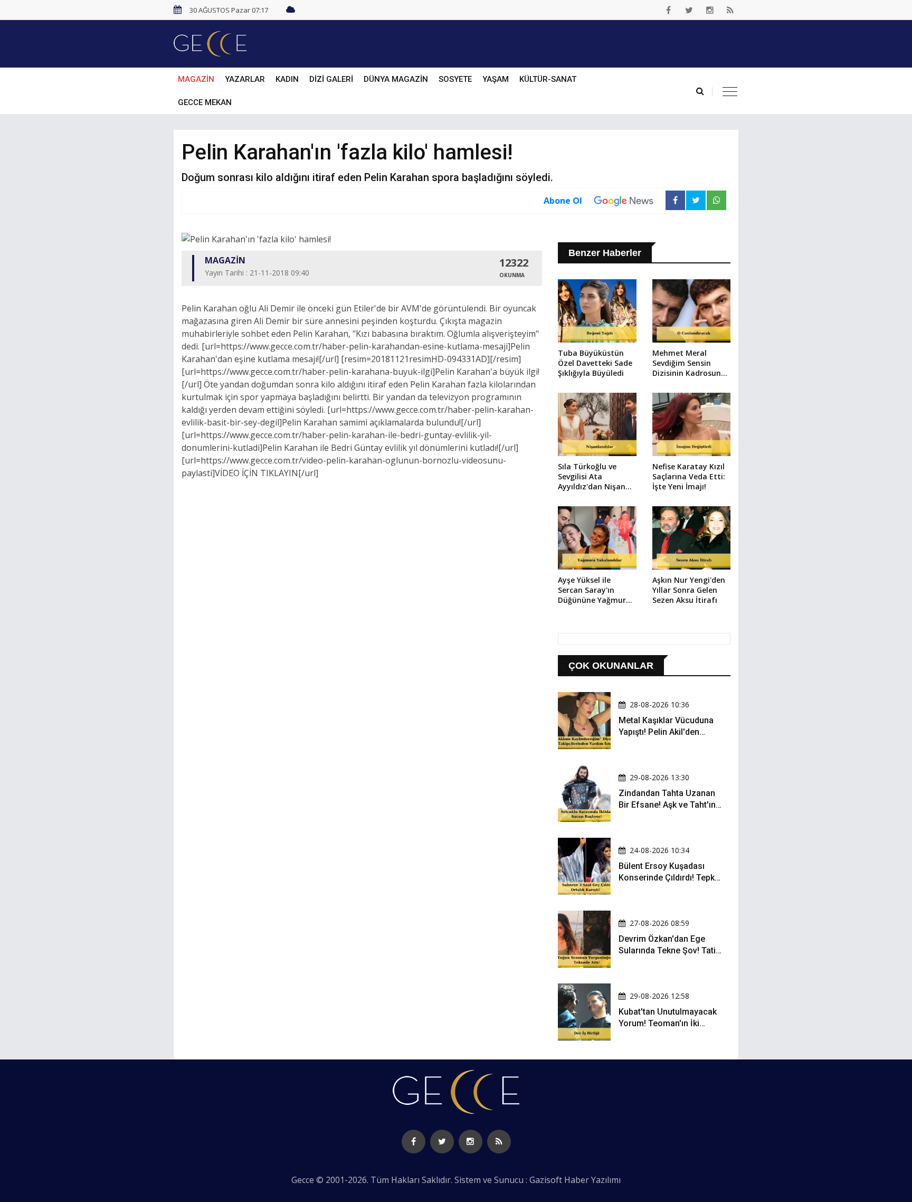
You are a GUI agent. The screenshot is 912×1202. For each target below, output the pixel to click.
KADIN (287, 79)
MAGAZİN (196, 79)
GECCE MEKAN (205, 102)
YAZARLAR (245, 79)
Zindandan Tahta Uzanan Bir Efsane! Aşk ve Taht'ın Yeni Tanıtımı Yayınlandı (667, 805)
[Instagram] (710, 10)
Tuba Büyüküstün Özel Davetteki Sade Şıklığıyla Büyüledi (595, 363)
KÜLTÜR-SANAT (547, 79)
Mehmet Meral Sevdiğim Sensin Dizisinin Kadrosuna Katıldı (689, 364)
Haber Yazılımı (592, 1180)
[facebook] (669, 10)
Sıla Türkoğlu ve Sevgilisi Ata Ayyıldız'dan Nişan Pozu (591, 477)
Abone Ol (563, 200)
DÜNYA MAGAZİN (396, 79)
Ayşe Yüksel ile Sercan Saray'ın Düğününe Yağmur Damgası (592, 591)
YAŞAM (495, 79)
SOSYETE (455, 79)
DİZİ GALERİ (331, 79)
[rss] (730, 10)
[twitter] (689, 10)
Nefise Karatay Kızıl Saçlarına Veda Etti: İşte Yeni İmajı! (688, 476)
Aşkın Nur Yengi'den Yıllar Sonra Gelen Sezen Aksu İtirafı (688, 590)
